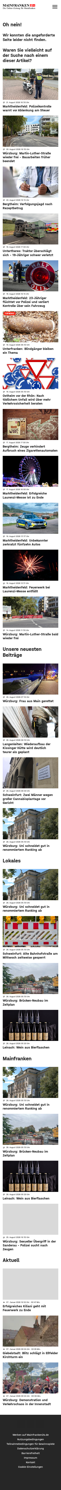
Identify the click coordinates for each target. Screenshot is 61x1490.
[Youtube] (40, 1424)
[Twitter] (30, 1424)
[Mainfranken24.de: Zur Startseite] (19, 6)
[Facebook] (21, 1424)
